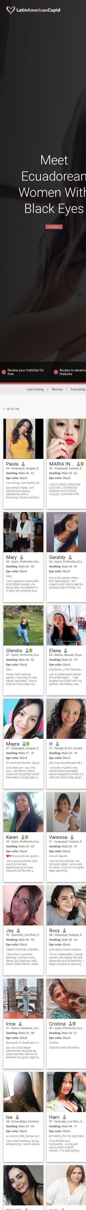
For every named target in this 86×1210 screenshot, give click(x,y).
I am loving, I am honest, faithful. (23, 483)
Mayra (12, 744)
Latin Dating (35, 389)
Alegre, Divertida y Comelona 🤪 (23, 949)
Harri (54, 1117)
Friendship (78, 389)
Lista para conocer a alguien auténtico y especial (66, 949)
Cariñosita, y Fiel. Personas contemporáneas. (66, 669)
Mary (11, 557)
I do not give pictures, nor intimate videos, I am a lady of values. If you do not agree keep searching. (66, 865)
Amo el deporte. (58, 856)
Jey (10, 930)
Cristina (57, 1024)
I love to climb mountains (64, 1047)
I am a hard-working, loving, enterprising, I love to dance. (23, 1142)
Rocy (54, 930)
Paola (12, 464)
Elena (55, 650)
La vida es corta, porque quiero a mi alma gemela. (23, 1136)
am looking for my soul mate (66, 1136)
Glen (9, 669)
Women (57, 389)
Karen (12, 837)
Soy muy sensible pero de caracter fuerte (66, 762)
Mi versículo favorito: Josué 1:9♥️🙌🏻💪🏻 (23, 762)
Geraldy (57, 557)
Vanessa (58, 837)
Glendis (14, 650)
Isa (9, 1117)
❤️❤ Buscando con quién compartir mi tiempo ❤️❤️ (23, 856)
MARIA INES (61, 464)
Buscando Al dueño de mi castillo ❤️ (23, 1042)
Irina (10, 1024)
